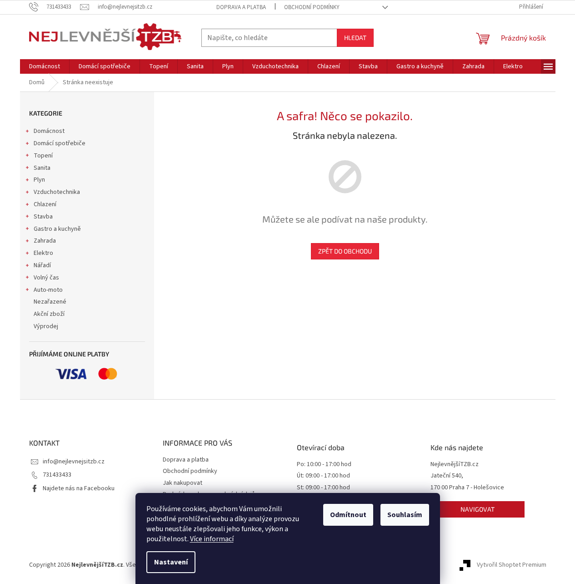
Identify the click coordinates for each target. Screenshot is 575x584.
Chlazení (45, 204)
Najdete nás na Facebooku (79, 488)
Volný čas (46, 277)
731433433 (57, 474)
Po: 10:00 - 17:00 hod (324, 464)
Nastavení (171, 562)
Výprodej (46, 326)
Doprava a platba (241, 7)
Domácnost (49, 131)
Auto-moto (48, 290)
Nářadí (42, 265)
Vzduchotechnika (57, 192)
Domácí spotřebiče (59, 143)
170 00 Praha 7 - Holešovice (467, 487)
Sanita (42, 168)
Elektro (43, 253)
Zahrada (45, 240)
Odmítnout (348, 515)
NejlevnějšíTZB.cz (454, 464)
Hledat (355, 37)
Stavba (43, 216)
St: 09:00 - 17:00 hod (323, 487)
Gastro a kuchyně (57, 229)
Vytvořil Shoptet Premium (511, 565)
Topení (43, 155)
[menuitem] (44, 66)
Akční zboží (49, 314)
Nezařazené (50, 301)
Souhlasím (404, 515)
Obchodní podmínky (312, 7)
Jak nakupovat (182, 483)
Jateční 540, (446, 476)
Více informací (212, 539)
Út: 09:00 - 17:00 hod (323, 476)
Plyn (39, 179)
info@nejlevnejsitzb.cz (74, 461)
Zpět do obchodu (345, 251)
